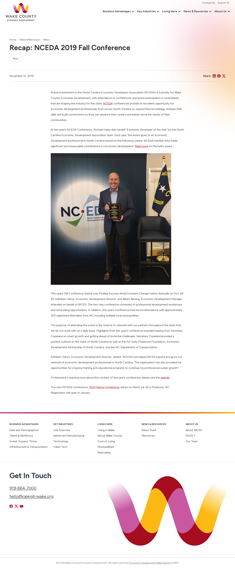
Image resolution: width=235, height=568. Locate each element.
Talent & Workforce (21, 435)
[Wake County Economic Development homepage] (21, 11)
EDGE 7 (190, 435)
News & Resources (30, 39)
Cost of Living (106, 441)
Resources (148, 435)
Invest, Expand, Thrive (23, 441)
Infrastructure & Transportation (28, 446)
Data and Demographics (24, 430)
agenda (165, 377)
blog (15, 58)
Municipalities (106, 446)
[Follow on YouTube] (21, 506)
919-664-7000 (22, 488)
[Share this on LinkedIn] (214, 76)
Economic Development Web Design (150, 562)
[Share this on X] (224, 76)
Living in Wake (106, 430)
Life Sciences (62, 430)
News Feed (149, 430)
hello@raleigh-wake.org (31, 496)
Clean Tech (60, 446)
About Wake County (110, 435)
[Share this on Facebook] (219, 76)
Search (222, 2)
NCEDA (108, 103)
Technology (61, 441)
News (46, 39)
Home (12, 39)
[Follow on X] (16, 506)
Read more (141, 146)
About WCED (194, 430)
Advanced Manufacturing (69, 435)
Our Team (192, 441)
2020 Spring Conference (104, 387)
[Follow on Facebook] (11, 506)
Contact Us (208, 2)
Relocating (104, 452)
